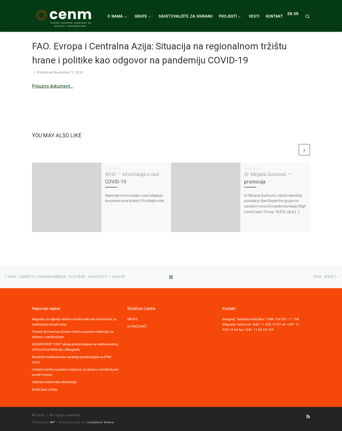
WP (52, 422)
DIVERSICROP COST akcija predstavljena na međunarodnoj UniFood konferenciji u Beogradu (75, 346)
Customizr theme (100, 422)
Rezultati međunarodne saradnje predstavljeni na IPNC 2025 (72, 359)
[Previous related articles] (292, 149)
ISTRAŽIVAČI (136, 326)
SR (296, 14)
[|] (63, 16)
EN (290, 14)
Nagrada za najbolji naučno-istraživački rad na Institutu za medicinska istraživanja (74, 321)
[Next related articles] (304, 149)
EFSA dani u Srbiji (44, 389)
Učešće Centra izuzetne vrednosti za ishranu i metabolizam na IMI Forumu (75, 372)
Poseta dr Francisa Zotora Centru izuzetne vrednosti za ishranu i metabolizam (72, 334)
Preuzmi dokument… (52, 86)
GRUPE (132, 319)
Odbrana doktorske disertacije (54, 382)
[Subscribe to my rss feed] (308, 416)
